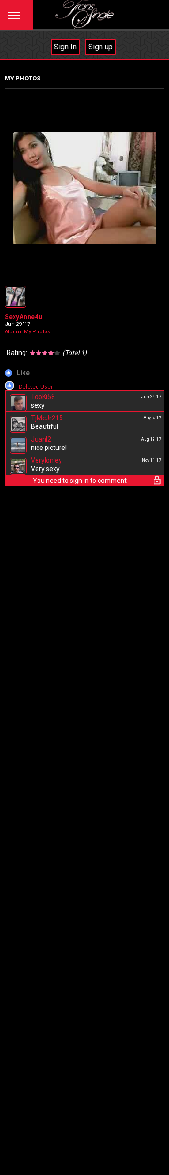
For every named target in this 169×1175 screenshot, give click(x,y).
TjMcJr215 (47, 418)
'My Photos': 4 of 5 (36, 274)
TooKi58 (43, 397)
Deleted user (36, 387)
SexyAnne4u (23, 317)
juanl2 (41, 439)
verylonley (46, 460)
